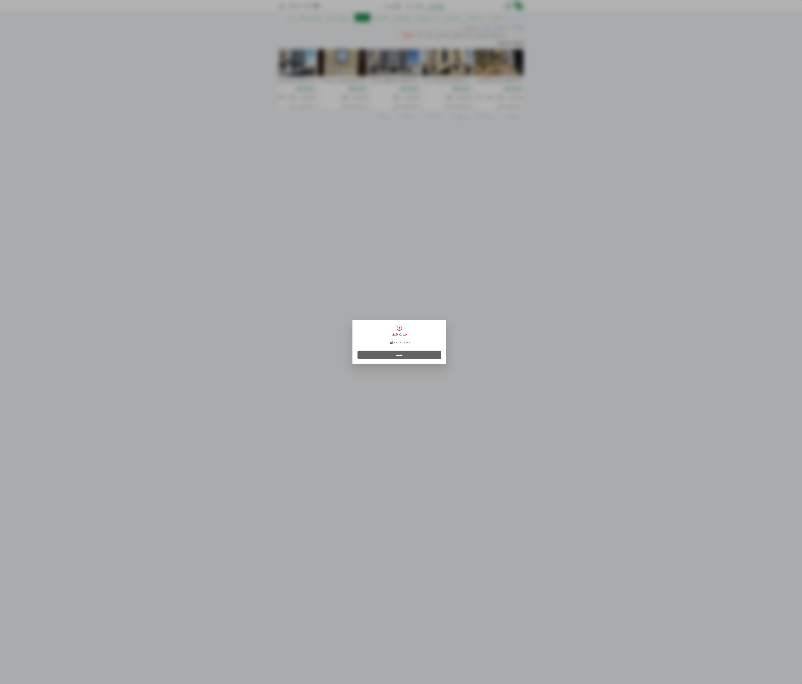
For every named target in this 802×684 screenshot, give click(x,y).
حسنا (399, 354)
